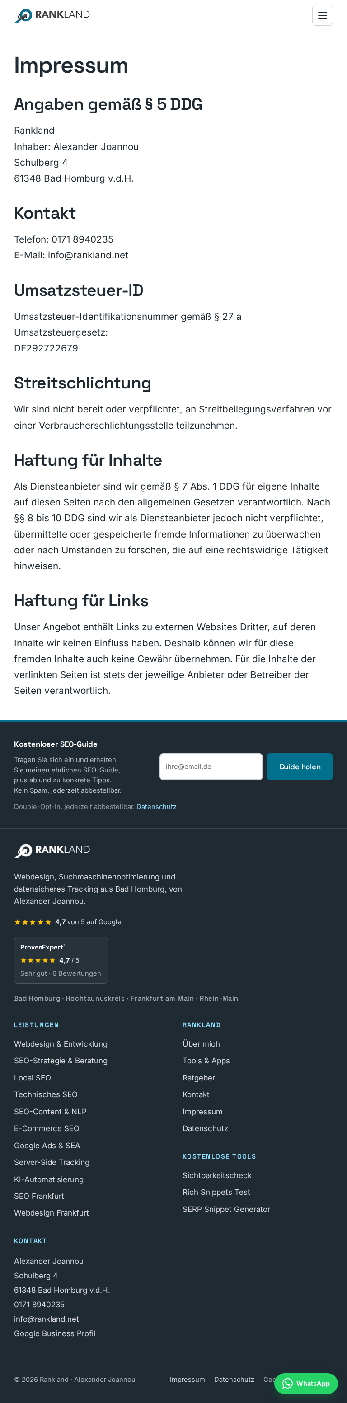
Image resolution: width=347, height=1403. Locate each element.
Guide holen (300, 767)
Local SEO (32, 1077)
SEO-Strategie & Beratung (61, 1060)
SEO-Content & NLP (50, 1111)
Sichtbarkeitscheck (217, 1175)
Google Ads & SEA (47, 1145)
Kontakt (196, 1094)
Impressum (203, 1111)
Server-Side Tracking (51, 1162)
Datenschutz (156, 807)
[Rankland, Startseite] (52, 15)
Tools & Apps (206, 1060)
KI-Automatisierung (49, 1179)
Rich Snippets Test (216, 1192)
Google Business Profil (54, 1333)
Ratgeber (199, 1077)
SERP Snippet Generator (226, 1209)
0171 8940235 (39, 1304)
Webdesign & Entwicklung (61, 1043)
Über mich (201, 1043)
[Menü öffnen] (322, 15)
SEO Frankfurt (39, 1196)
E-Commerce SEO (47, 1128)
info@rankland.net (46, 1318)
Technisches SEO (46, 1094)
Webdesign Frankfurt (51, 1212)
